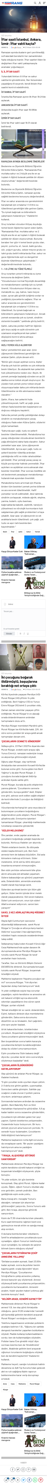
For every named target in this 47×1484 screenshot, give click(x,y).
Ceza (12, 1384)
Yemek (37, 532)
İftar (12, 532)
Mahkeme (22, 1384)
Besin (5, 532)
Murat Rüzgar (35, 1384)
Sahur (28, 532)
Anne (5, 1384)
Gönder (9, 633)
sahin (20, 532)
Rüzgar (5, 1390)
